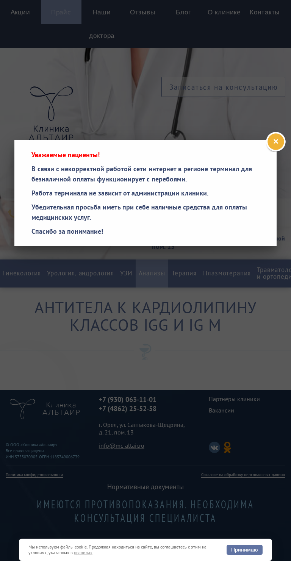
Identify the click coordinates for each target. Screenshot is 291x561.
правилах (83, 552)
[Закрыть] (275, 141)
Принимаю (244, 550)
